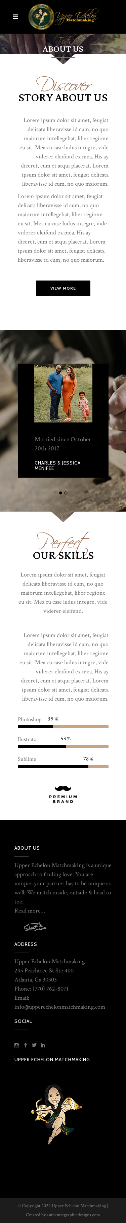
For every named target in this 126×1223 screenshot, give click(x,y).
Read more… (29, 911)
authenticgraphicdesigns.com (73, 1215)
